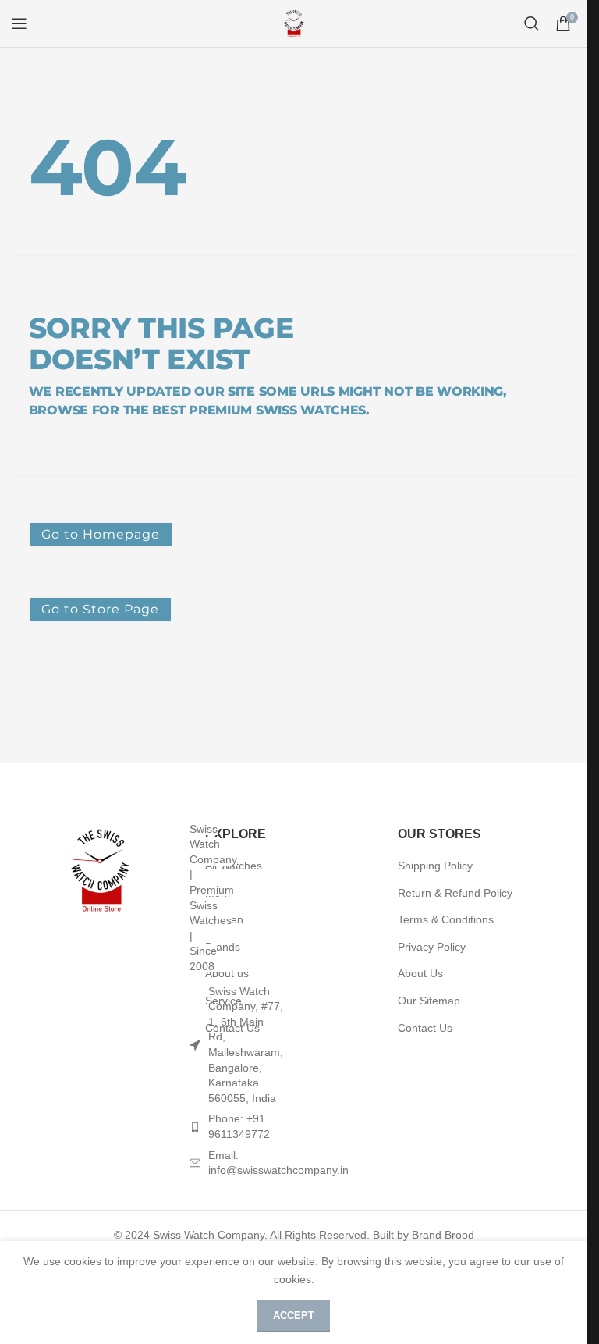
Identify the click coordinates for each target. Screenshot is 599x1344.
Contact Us (425, 1028)
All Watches (233, 865)
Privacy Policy (432, 946)
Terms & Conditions (446, 919)
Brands (222, 946)
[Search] (532, 23)
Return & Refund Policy (455, 893)
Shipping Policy (435, 865)
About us (227, 973)
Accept (293, 1315)
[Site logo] (294, 22)
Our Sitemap (429, 1000)
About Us (420, 973)
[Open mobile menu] (19, 23)
